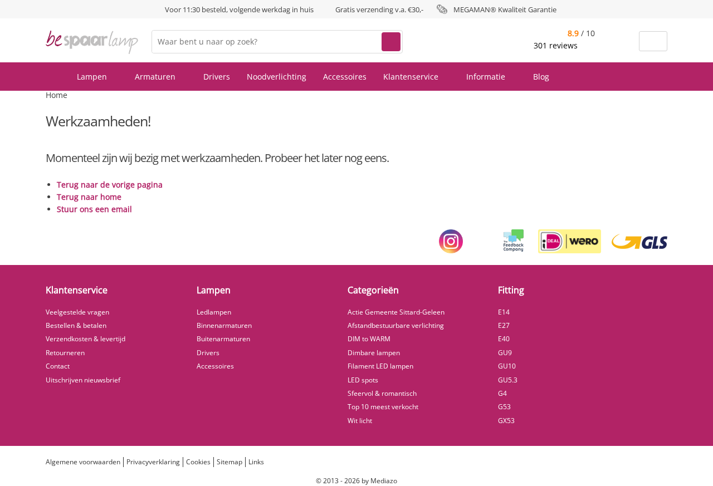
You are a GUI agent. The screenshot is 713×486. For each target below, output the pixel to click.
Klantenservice (412, 76)
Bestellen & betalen (76, 325)
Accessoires (345, 76)
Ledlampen (214, 312)
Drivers (216, 76)
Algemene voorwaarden (83, 462)
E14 (504, 312)
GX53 (506, 420)
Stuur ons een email (94, 209)
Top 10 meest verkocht (383, 406)
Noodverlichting (276, 76)
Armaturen (156, 76)
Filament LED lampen (380, 366)
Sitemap (229, 462)
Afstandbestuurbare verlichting (396, 325)
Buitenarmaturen (223, 338)
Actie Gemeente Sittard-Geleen (396, 312)
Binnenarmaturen (224, 325)
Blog (541, 76)
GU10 (507, 366)
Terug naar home (89, 197)
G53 (504, 406)
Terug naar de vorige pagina (110, 184)
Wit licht (360, 420)
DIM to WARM (369, 338)
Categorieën (373, 290)
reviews (557, 45)
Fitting (511, 290)
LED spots (363, 380)
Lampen (93, 76)
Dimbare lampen (374, 352)
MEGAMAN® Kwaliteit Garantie (504, 9)
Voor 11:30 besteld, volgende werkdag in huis (239, 9)
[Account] (623, 41)
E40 (504, 338)
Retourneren (65, 352)
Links (256, 462)
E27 (504, 325)
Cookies (198, 462)
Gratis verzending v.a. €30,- (379, 9)
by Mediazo (379, 480)
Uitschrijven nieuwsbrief (83, 380)
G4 (502, 393)
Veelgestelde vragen (77, 312)
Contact (58, 366)
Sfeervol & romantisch (382, 393)
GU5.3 (507, 380)
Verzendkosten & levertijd (85, 338)
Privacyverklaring (153, 462)
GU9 (505, 352)
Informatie (486, 76)
